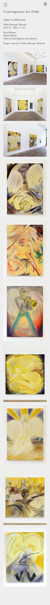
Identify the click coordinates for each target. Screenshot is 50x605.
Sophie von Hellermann (14, 20)
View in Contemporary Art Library (20, 39)
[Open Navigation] (45, 4)
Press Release (9, 33)
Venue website (10, 35)
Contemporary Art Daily (21, 12)
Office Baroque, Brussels (15, 25)
